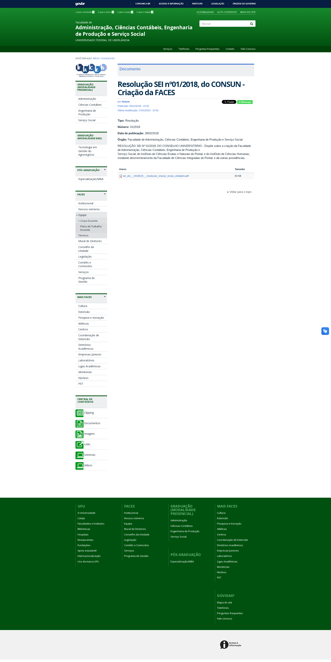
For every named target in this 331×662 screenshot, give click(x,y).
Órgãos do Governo (244, 3)
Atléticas (83, 323)
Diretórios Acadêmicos (85, 346)
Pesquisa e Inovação (91, 317)
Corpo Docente (89, 221)
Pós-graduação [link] (88, 170)
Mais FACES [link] (84, 297)
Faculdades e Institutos (91, 523)
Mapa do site (248, 12)
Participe (197, 3)
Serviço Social (86, 120)
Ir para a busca (125, 12)
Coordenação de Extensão (88, 337)
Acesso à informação (171, 3)
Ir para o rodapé (145, 12)
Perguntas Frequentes (207, 49)
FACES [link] (81, 194)
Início (96, 58)
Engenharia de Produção (87, 112)
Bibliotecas (84, 529)
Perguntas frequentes (230, 613)
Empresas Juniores (89, 354)
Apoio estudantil (87, 550)
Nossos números (89, 209)
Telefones (184, 49)
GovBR (78, 2)
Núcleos (83, 378)
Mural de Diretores (90, 241)
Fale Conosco (248, 49)
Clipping (89, 412)
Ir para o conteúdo (84, 12)
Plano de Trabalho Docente (91, 228)
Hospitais (83, 534)
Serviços (167, 49)
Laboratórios (86, 360)
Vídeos (88, 465)
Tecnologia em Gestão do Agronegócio (87, 150)
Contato (230, 49)
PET (80, 383)
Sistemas (89, 454)
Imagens (89, 433)
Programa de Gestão (86, 280)
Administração (87, 99)
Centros (83, 329)
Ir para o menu (105, 12)
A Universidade (86, 513)
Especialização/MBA (90, 179)
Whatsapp (245, 102)
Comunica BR (142, 3)
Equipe (82, 215)
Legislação (217, 3)
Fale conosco (224, 618)
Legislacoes (108, 58)
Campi (81, 518)
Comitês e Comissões (85, 264)
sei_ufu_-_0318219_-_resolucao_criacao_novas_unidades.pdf (156, 176)
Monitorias (85, 372)
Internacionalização (89, 556)
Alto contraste (227, 12)
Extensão (84, 312)
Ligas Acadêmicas (89, 366)
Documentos (92, 423)
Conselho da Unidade (86, 249)
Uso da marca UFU (88, 561)
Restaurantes (85, 540)
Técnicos (83, 235)
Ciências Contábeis (90, 104)
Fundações (84, 545)
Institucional (85, 203)
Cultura (82, 306)
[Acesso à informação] (231, 645)
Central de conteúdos (85, 400)
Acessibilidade (205, 12)
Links (87, 444)
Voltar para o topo (240, 191)
